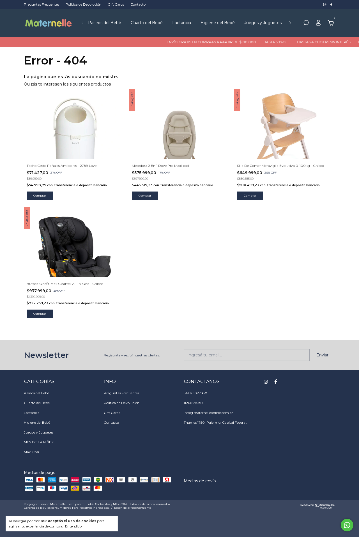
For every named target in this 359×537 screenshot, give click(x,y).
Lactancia (181, 22)
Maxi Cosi (31, 452)
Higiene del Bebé (218, 22)
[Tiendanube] (317, 507)
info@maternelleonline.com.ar (208, 413)
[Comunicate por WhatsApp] (347, 525)
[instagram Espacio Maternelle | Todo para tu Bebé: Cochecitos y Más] (325, 4)
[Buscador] (306, 23)
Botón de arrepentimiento (132, 508)
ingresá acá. (101, 508)
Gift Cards (116, 4)
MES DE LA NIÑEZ (39, 442)
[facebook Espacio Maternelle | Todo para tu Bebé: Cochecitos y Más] (331, 4)
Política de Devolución (83, 4)
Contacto (138, 4)
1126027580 (193, 403)
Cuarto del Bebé (147, 22)
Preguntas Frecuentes (41, 4)
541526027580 (195, 393)
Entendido (73, 526)
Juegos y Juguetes (263, 22)
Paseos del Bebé (104, 22)
